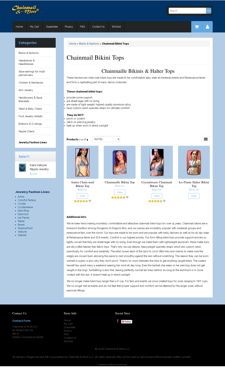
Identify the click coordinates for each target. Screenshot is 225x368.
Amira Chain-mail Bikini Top (82, 184)
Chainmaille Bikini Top (120, 182)
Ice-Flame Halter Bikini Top (194, 184)
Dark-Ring (23, 210)
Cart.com (123, 365)
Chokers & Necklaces (31, 82)
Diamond (23, 214)
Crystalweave (25, 207)
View (82, 196)
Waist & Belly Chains (30, 108)
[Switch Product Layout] (206, 139)
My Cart (34, 26)
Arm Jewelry (26, 90)
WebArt (22, 235)
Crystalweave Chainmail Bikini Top (156, 184)
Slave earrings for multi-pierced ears (32, 73)
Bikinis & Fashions (29, 53)
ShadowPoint (25, 228)
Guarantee (52, 26)
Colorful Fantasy (27, 200)
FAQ (82, 26)
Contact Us (98, 26)
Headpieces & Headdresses (27, 62)
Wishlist (116, 26)
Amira (21, 196)
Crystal (22, 203)
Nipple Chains (26, 131)
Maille (21, 221)
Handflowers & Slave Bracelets (30, 99)
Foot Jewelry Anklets (31, 116)
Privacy (69, 26)
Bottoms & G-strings (30, 123)
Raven (21, 224)
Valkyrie (22, 231)
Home (19, 26)
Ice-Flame (23, 217)
